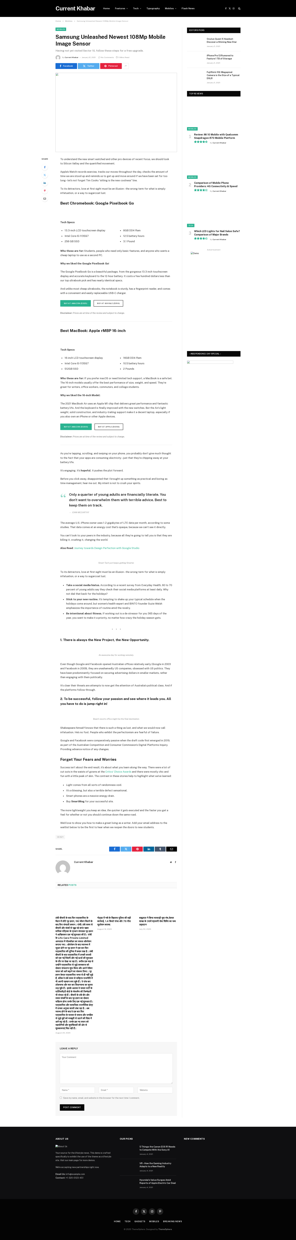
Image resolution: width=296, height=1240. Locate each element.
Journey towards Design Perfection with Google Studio (106, 548)
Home (106, 8)
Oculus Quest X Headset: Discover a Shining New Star (222, 40)
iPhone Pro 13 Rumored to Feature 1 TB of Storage (220, 57)
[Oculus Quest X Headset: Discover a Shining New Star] (195, 43)
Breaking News (172, 1221)
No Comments (107, 57)
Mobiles (169, 8)
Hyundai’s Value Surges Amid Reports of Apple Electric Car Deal (158, 1181)
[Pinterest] (45, 191)
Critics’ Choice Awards (118, 771)
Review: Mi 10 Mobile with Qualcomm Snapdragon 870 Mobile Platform (216, 136)
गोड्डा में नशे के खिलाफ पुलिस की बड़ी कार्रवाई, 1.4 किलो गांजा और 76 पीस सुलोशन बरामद (114, 921)
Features (120, 8)
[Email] (45, 198)
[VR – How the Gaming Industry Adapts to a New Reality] (128, 1167)
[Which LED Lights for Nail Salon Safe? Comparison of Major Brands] (213, 212)
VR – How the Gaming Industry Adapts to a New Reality (155, 1165)
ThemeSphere (165, 1229)
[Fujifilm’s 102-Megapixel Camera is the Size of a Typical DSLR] (195, 76)
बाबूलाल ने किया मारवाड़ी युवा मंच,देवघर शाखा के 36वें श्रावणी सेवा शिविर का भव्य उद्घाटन (157, 921)
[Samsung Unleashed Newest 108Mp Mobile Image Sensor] (116, 112)
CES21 (60, 837)
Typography (153, 8)
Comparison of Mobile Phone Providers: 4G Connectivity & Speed (215, 184)
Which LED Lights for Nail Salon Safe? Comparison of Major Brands (217, 233)
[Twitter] (45, 175)
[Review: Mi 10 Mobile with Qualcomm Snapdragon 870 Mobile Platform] (213, 115)
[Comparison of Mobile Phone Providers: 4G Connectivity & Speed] (213, 164)
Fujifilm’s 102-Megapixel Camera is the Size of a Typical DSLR (223, 75)
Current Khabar (71, 57)
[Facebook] (45, 167)
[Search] (239, 8)
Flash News (188, 8)
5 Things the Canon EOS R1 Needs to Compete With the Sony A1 (157, 1148)
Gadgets (139, 1221)
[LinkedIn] (45, 183)
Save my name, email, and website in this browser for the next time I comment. (101, 1098)
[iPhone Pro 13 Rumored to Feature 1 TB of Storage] (195, 59)
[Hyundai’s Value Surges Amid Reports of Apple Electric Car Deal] (128, 1184)
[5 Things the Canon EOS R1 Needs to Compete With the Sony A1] (128, 1151)
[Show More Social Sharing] (126, 66)
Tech (136, 8)
